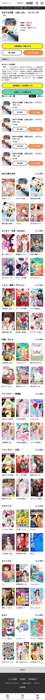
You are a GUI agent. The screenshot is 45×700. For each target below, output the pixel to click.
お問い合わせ (27, 683)
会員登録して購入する (22, 46)
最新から (40, 96)
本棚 (37, 698)
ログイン (20, 3)
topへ (23, 670)
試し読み (12, 53)
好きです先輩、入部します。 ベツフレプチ (27, 8)
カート (22, 698)
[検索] (37, 3)
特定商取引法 (32, 679)
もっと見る (39, 174)
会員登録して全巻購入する (22, 86)
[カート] (41, 3)
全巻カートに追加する (22, 92)
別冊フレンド (32, 28)
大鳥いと (29, 23)
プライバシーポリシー (12, 683)
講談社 (28, 25)
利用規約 (22, 679)
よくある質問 (12, 679)
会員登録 (29, 3)
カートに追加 (33, 53)
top (3, 8)
